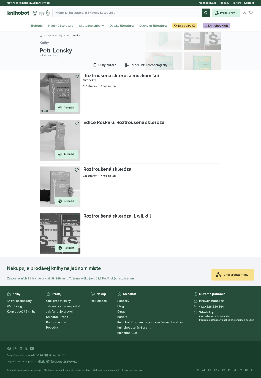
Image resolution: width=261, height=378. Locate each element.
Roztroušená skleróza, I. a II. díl (117, 216)
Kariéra (122, 317)
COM (216, 370)
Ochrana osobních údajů (106, 370)
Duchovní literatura (153, 25)
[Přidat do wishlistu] (77, 76)
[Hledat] (206, 13)
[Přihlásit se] (244, 13)
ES (223, 370)
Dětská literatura (122, 25)
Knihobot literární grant (134, 327)
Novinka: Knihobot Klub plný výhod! (29, 2)
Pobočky (52, 327)
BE (246, 370)
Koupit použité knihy (21, 311)
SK (198, 370)
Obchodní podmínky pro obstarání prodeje (67, 370)
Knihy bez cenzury (132, 370)
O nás (121, 311)
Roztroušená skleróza (107, 169)
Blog (120, 306)
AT (203, 370)
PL (252, 370)
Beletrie (37, 25)
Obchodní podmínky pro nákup (24, 370)
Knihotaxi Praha (57, 317)
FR (241, 370)
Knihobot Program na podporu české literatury (150, 322)
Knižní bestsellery (19, 301)
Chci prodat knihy (58, 301)
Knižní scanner (56, 322)
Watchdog (14, 306)
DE (209, 370)
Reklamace (99, 301)
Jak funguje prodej (59, 311)
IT (229, 370)
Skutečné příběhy (91, 25)
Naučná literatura (61, 25)
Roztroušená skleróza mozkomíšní (121, 75)
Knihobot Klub (127, 333)
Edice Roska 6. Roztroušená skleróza (123, 122)
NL (235, 370)
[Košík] (251, 13)
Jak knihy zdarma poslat (63, 306)
